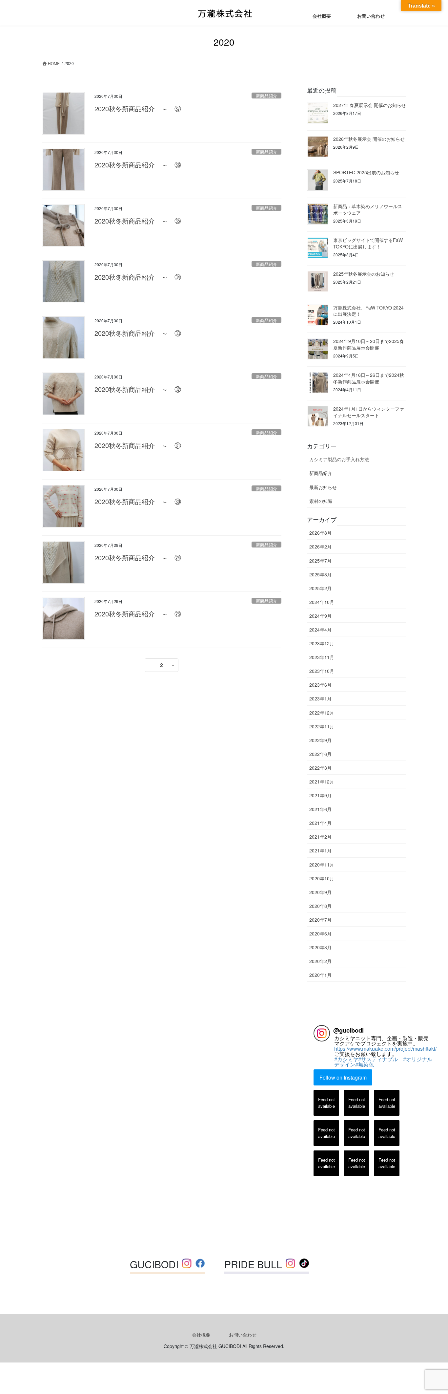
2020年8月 (320, 906)
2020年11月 (321, 864)
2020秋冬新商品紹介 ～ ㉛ (137, 445)
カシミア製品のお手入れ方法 (339, 459)
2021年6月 (320, 809)
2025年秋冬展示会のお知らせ (363, 273)
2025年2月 (320, 588)
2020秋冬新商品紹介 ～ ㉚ (137, 501)
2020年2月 (320, 961)
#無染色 (364, 1064)
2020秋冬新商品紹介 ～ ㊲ (137, 108)
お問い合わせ (242, 1334)
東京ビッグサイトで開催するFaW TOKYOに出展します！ (368, 243)
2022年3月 (320, 767)
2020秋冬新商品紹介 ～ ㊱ (137, 164)
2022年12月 (321, 712)
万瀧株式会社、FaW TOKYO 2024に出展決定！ (368, 310)
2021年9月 (320, 795)
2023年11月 (321, 657)
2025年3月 (320, 574)
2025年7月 (320, 560)
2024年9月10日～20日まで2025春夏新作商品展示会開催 (368, 344)
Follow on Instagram (343, 1077)
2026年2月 (320, 546)
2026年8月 (320, 532)
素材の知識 (320, 501)
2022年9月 (320, 740)
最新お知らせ (323, 487)
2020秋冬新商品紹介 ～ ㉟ (137, 220)
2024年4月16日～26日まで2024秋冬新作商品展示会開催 (368, 378)
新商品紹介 (266, 96)
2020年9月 (320, 892)
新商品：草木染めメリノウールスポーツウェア (367, 209)
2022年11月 (321, 726)
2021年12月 (321, 781)
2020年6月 (320, 933)
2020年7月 (320, 919)
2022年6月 (320, 754)
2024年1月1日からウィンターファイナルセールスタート (368, 411)
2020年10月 (321, 878)
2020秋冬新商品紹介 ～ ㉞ (137, 277)
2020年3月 (320, 947)
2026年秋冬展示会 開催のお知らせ (369, 139)
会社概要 (201, 1334)
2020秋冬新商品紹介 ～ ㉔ (137, 557)
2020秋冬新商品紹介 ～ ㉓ (137, 613)
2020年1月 (320, 975)
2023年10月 (321, 671)
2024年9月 (320, 615)
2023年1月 (320, 698)
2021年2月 (320, 836)
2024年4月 (320, 629)
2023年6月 (320, 684)
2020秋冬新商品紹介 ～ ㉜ (137, 389)
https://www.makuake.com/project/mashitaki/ (385, 1048)
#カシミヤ (346, 1059)
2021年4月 (320, 823)
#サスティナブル (380, 1059)
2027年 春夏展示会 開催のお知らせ (369, 105)
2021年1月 (320, 850)
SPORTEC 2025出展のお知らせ (366, 172)
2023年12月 (321, 643)
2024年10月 (321, 602)
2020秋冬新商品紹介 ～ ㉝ (137, 333)
